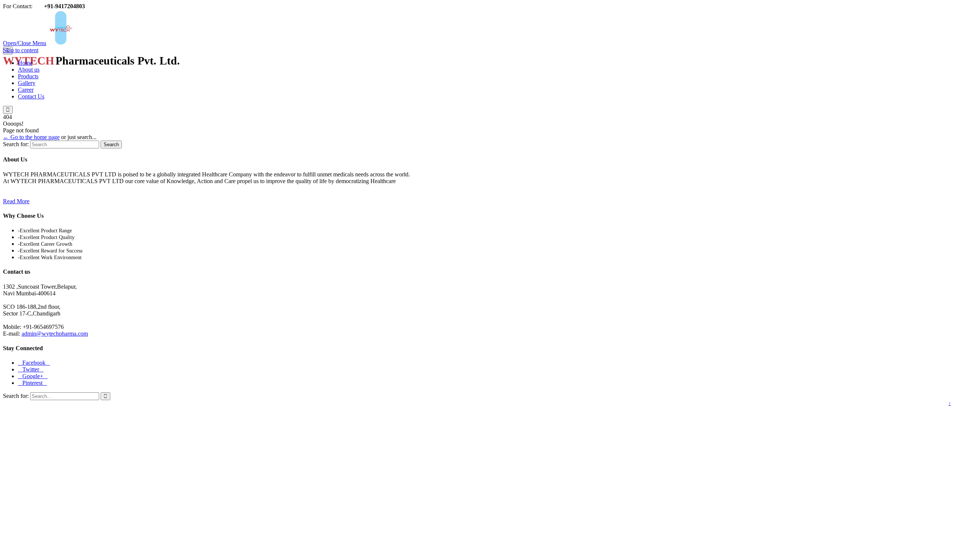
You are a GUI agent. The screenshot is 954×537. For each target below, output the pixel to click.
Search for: (16, 144)
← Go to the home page (31, 137)
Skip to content (20, 50)
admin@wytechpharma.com (55, 333)
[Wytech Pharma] (125, 43)
